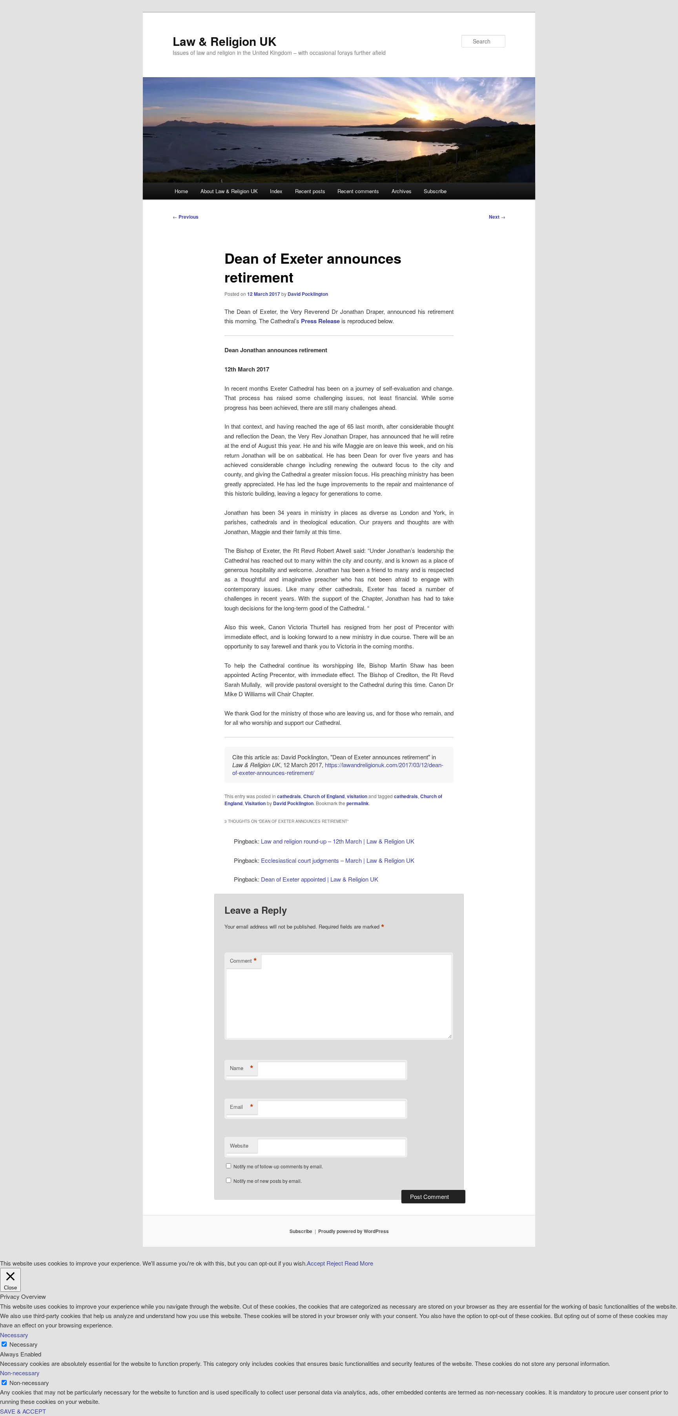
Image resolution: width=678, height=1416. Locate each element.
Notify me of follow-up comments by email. (278, 1166)
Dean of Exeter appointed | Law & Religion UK (319, 879)
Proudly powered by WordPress (353, 1231)
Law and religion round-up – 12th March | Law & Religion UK (337, 841)
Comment (243, 960)
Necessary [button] (14, 1335)
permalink (357, 803)
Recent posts (310, 191)
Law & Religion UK (225, 41)
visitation (357, 796)
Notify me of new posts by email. (267, 1180)
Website (239, 1145)
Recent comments (358, 191)
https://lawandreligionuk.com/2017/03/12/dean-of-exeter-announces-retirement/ (337, 769)
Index (276, 191)
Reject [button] (334, 1263)
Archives (402, 191)
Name (241, 1068)
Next (497, 216)
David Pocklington (308, 293)
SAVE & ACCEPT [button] (23, 1411)
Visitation (255, 803)
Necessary (23, 1344)
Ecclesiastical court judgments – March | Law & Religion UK (337, 860)
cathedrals (289, 796)
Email (241, 1107)
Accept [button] (316, 1263)
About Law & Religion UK (229, 191)
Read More (358, 1263)
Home (181, 191)
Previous (186, 216)
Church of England (323, 796)
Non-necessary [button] (20, 1373)
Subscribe (435, 191)
